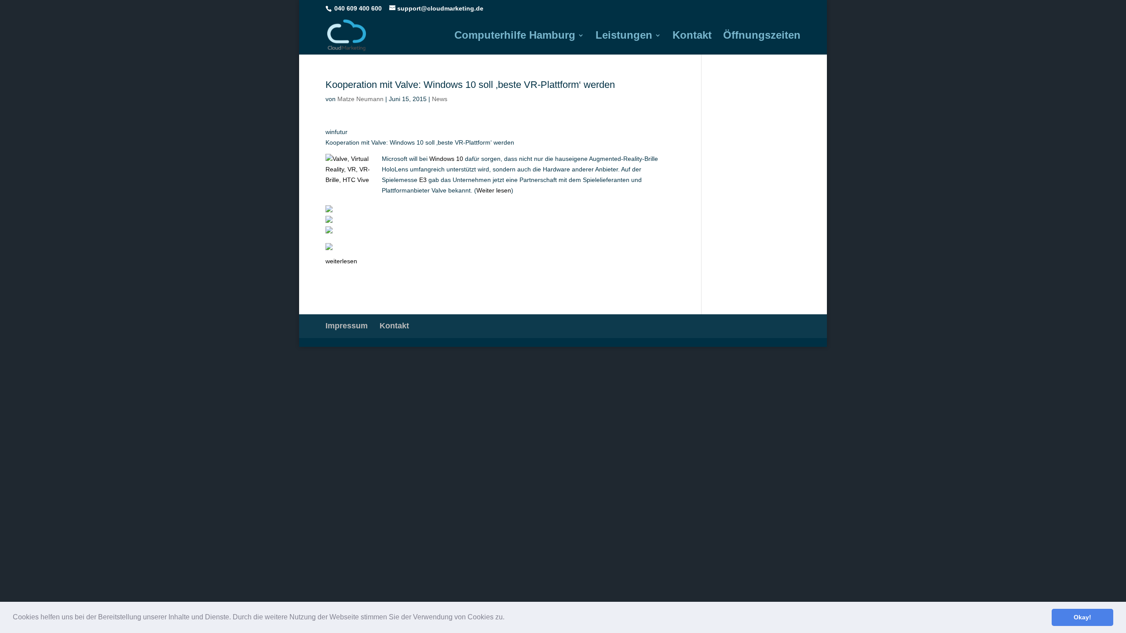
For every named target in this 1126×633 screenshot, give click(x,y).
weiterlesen (341, 261)
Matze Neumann (360, 98)
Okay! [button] (1082, 617)
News (439, 98)
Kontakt (692, 36)
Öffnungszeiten (762, 36)
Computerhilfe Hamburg (514, 36)
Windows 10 (446, 158)
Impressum (346, 325)
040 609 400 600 (358, 8)
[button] (507, 618)
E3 (423, 179)
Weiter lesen (493, 190)
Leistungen (624, 36)
